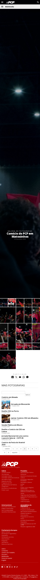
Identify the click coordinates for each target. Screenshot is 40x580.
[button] (2, 2)
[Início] (10, 2)
